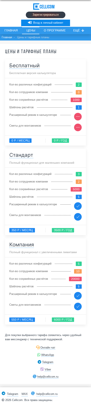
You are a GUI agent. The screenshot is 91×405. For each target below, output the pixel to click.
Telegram (47, 362)
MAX (25, 394)
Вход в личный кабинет (48, 22)
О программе (55, 30)
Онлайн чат (47, 347)
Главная (11, 30)
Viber (48, 369)
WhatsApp (47, 354)
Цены (30, 30)
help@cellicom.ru (47, 376)
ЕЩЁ (76, 30)
